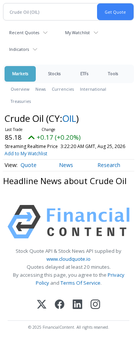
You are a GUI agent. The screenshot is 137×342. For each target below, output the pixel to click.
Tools (113, 73)
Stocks (54, 73)
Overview (20, 89)
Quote (29, 165)
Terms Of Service (80, 282)
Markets (20, 73)
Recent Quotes (24, 32)
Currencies (63, 89)
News (40, 89)
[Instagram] (95, 305)
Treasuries (21, 101)
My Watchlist (77, 32)
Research (108, 165)
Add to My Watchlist (26, 153)
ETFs (84, 73)
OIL (69, 118)
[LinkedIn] (77, 305)
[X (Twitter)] (41, 305)
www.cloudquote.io (68, 258)
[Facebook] (59, 305)
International (93, 89)
